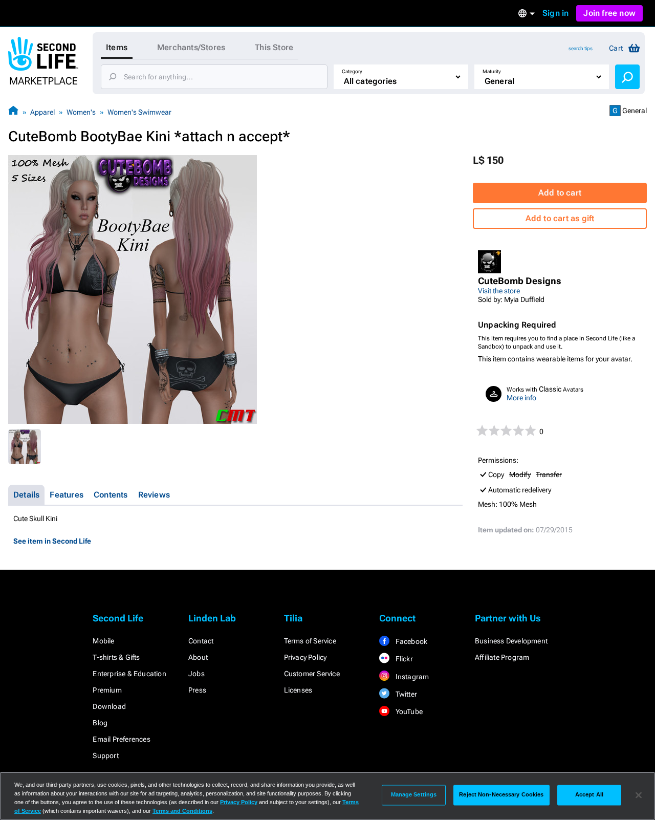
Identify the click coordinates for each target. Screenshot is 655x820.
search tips (581, 48)
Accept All (589, 795)
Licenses (298, 690)
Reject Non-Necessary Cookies (501, 795)
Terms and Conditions (182, 811)
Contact (200, 641)
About (198, 657)
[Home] (13, 111)
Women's (81, 112)
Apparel (42, 112)
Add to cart (559, 193)
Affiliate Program (502, 657)
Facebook (410, 641)
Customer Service (312, 674)
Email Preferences (121, 739)
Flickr (403, 659)
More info (521, 398)
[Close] (638, 795)
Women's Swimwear (139, 112)
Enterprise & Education (129, 674)
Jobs (196, 674)
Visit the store (499, 291)
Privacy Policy (305, 657)
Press (197, 690)
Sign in (555, 13)
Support (105, 755)
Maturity (492, 71)
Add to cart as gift (560, 218)
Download (109, 706)
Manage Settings (414, 795)
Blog (100, 723)
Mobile (103, 641)
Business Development (511, 641)
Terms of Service (310, 641)
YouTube (408, 711)
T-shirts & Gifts (116, 657)
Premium (107, 690)
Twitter (405, 694)
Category (352, 71)
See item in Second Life (52, 541)
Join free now (609, 13)
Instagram (411, 677)
